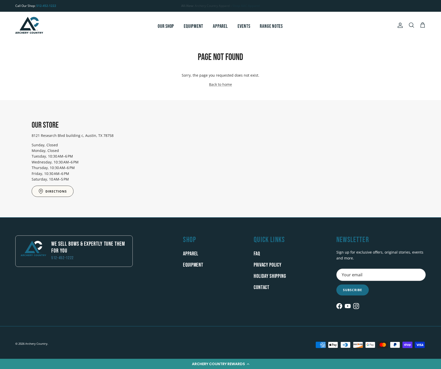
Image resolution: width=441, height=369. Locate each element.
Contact (262, 287)
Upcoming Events (221, 8)
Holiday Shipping (270, 276)
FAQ (257, 254)
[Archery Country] (29, 25)
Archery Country (36, 344)
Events (244, 26)
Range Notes (271, 26)
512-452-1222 (46, 6)
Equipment (193, 26)
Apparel (220, 26)
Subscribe (352, 290)
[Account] (399, 25)
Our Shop (166, 26)
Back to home (220, 84)
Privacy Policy (267, 265)
